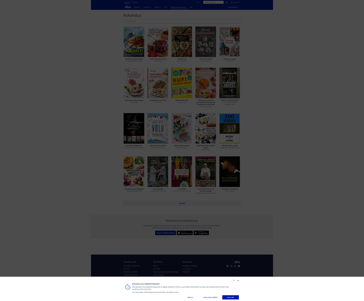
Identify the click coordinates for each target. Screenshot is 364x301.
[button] (235, 280)
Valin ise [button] (190, 297)
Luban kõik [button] (230, 297)
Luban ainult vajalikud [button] (210, 297)
